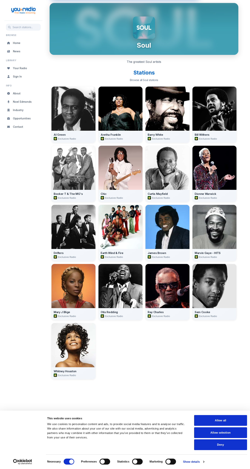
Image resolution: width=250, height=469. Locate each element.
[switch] (105, 462)
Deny (220, 444)
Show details (191, 461)
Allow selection (220, 432)
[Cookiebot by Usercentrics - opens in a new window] (22, 462)
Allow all (220, 420)
